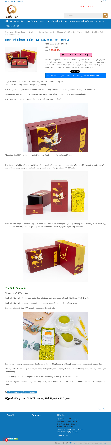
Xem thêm (101, 409)
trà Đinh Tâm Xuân (29, 392)
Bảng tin (100, 21)
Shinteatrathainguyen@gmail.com (70, 429)
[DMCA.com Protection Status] (11, 439)
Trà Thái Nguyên (16, 21)
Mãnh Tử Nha (102, 443)
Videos (9, 26)
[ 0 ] (104, 1)
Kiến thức (89, 21)
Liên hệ (16, 26)
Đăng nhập (19, 1)
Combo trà (44, 21)
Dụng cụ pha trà (76, 21)
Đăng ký (10, 1)
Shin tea (72, 443)
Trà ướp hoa (31, 21)
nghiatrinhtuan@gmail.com (67, 432)
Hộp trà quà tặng (59, 21)
